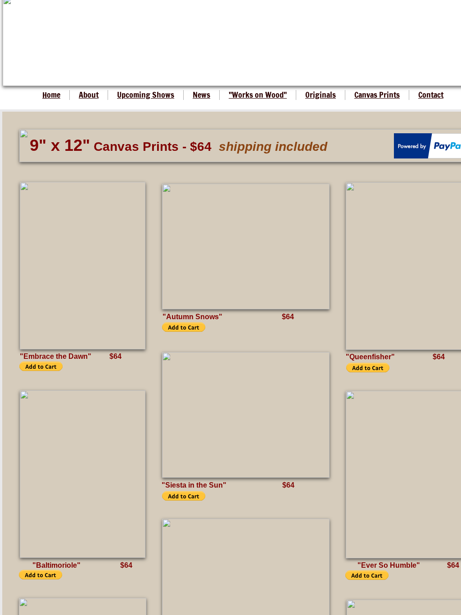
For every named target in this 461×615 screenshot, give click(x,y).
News (201, 94)
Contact (430, 94)
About (89, 94)
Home (51, 94)
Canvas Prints (377, 94)
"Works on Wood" (258, 94)
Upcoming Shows (145, 94)
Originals (320, 94)
